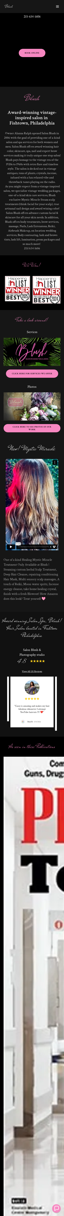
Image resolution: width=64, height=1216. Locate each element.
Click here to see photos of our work (32, 428)
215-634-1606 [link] (32, 16)
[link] (9, 6)
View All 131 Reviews (32, 671)
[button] (57, 6)
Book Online (32, 53)
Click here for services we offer (32, 373)
